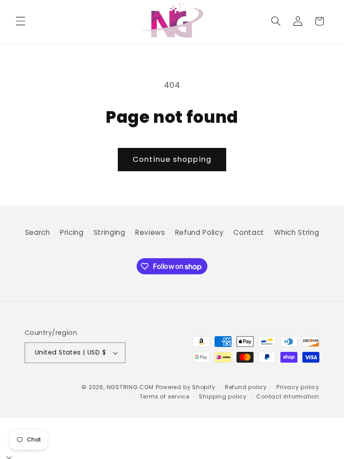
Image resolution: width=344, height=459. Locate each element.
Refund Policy (199, 232)
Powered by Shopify (185, 387)
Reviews (150, 232)
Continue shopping (172, 159)
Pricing (72, 232)
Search (37, 232)
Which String (296, 232)
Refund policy (246, 387)
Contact (248, 232)
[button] (20, 21)
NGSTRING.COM (130, 387)
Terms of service (164, 396)
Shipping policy (223, 396)
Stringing (109, 232)
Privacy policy (297, 387)
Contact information (287, 396)
